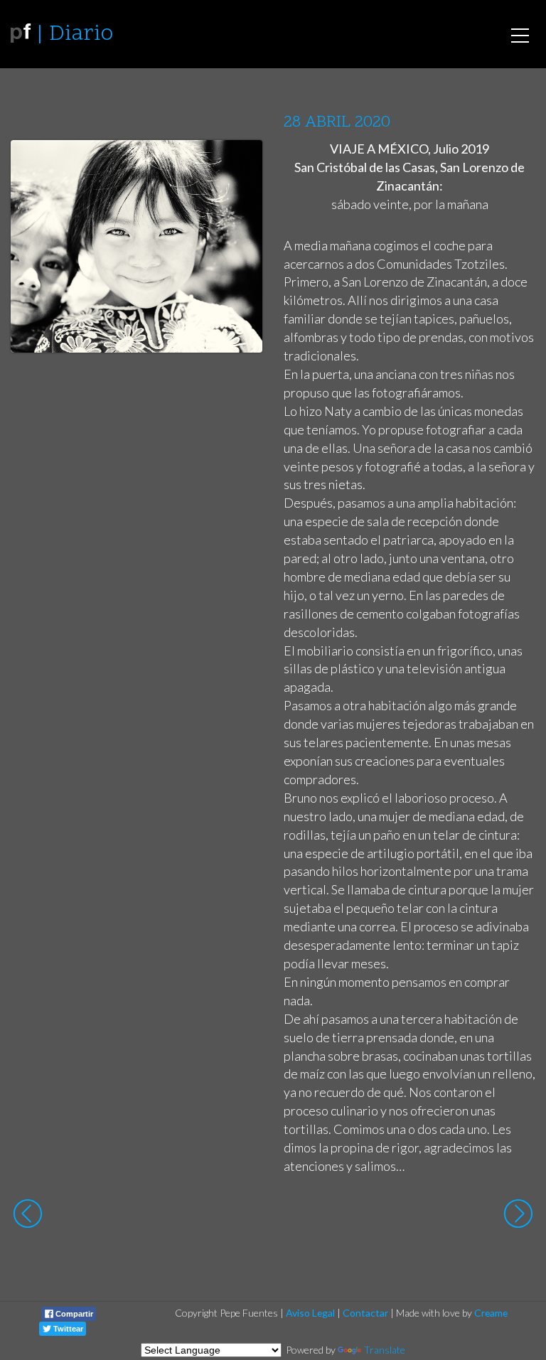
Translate (384, 1350)
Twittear (67, 1328)
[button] (240, 164)
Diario (81, 34)
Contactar (365, 1313)
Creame (491, 1313)
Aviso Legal (310, 1313)
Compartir (73, 1314)
